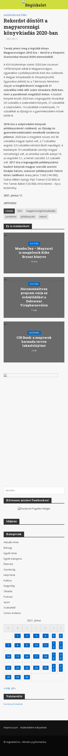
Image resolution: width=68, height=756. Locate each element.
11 (45, 645)
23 (26, 667)
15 (17, 656)
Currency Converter (13, 704)
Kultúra (21, 15)
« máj (7, 688)
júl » (13, 688)
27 (60, 667)
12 (53, 645)
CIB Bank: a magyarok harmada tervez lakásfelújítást (34, 342)
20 (60, 656)
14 (8, 656)
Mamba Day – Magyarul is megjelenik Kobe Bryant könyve (34, 253)
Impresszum (11, 727)
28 (8, 677)
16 (26, 656)
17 (36, 656)
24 (36, 667)
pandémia (10, 216)
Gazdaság (10, 15)
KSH (20, 210)
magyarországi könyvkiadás (40, 210)
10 (36, 645)
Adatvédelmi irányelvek (33, 727)
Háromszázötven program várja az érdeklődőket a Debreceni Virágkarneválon (34, 297)
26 (53, 667)
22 (17, 667)
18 (45, 656)
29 (17, 677)
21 (8, 667)
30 (26, 677)
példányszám (28, 216)
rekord (43, 216)
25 (45, 667)
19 (53, 656)
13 (60, 645)
